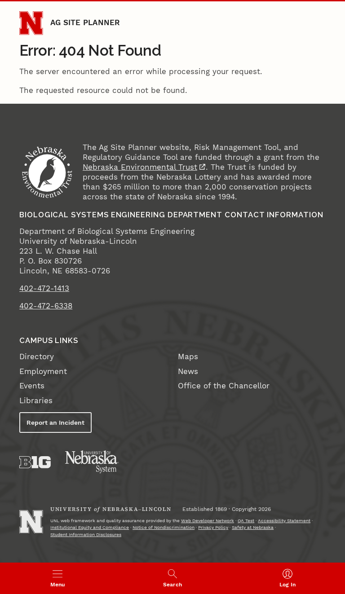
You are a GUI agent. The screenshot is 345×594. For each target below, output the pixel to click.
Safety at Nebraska (253, 527)
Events (31, 386)
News (188, 371)
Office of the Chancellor (224, 386)
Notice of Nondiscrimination (164, 527)
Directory (36, 356)
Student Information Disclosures (85, 534)
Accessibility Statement (284, 521)
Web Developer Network (207, 521)
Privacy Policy (213, 527)
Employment (43, 371)
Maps (188, 356)
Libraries (36, 400)
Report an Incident (55, 422)
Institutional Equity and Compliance (89, 527)
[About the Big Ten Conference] (35, 462)
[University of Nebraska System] (92, 462)
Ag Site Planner (85, 22)
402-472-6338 (45, 306)
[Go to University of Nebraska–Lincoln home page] (31, 23)
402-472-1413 (44, 288)
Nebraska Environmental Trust (140, 167)
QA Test (246, 521)
